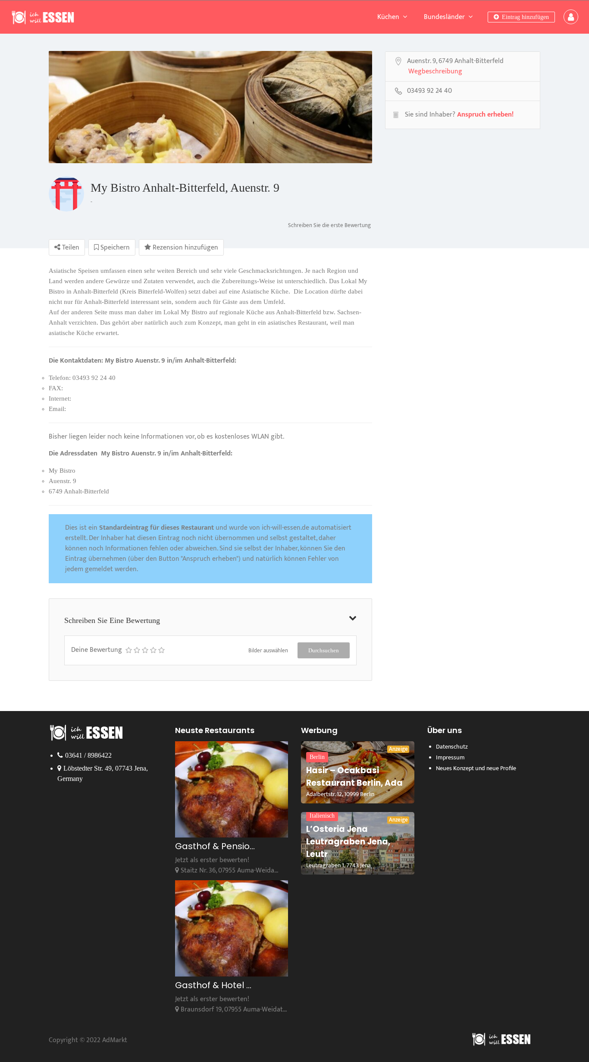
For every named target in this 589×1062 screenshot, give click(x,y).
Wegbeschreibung (435, 72)
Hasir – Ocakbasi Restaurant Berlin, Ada (354, 777)
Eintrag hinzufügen (524, 17)
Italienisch (322, 815)
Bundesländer (444, 17)
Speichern (114, 247)
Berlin (317, 757)
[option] (210, 107)
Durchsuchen (323, 650)
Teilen (69, 247)
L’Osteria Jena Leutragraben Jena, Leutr (348, 841)
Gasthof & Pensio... (215, 846)
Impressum (450, 757)
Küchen (388, 17)
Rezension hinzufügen (184, 247)
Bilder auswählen (268, 650)
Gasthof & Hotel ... (213, 985)
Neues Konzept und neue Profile (476, 768)
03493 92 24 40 (429, 91)
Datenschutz (452, 747)
